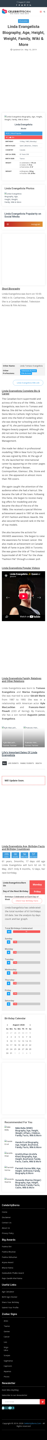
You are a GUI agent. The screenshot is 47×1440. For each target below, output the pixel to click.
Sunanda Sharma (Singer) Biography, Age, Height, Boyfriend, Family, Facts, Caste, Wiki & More (28, 1184)
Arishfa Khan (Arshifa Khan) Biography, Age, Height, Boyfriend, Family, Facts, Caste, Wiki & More (28, 1158)
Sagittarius (8, 1360)
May (23, 141)
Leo (5, 1342)
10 (20, 141)
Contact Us (6, 1222)
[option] (13, 736)
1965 (27, 141)
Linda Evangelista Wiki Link (28, 382)
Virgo (6, 1347)
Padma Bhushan (9, 1251)
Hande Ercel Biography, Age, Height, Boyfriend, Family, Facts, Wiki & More (28, 1145)
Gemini (7, 1331)
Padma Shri (7, 1246)
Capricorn (8, 1366)
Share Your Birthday (10, 1302)
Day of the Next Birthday (15, 891)
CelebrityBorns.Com (32, 1423)
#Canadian (23, 21)
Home (4, 1212)
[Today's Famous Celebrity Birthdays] (16, 11)
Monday (33, 141)
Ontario (35, 146)
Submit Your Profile (10, 1307)
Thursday (9, 979)
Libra (6, 1350)
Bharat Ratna (7, 1267)
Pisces (6, 1376)
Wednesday (10, 969)
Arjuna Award (7, 1262)
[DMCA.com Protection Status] (8, 1407)
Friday (8, 990)
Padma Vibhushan (9, 1257)
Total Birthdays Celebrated (18, 928)
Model (23, 129)
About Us (6, 1228)
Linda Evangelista (23, 124)
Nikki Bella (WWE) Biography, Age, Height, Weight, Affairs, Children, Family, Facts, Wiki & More (28, 1132)
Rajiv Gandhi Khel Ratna (12, 1278)
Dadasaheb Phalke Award (13, 1273)
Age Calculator (8, 1291)
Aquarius (7, 1371)
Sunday (8, 938)
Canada (22, 150)
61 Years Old (24, 154)
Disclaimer (6, 1217)
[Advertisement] (23, 82)
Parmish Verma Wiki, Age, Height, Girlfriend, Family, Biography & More (28, 1171)
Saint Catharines (25, 146)
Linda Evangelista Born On (14, 884)
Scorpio (7, 1355)
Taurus (22, 158)
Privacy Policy (8, 1233)
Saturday (9, 1000)
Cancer (7, 1336)
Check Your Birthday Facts (27, 900)
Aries (6, 1321)
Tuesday (9, 959)
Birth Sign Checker (9, 1297)
